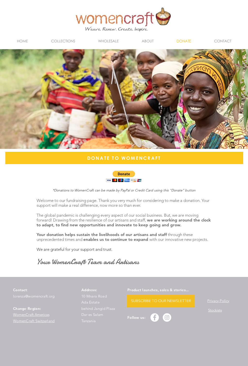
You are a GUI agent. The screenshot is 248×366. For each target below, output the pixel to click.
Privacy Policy (218, 300)
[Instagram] (167, 317)
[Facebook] (154, 317)
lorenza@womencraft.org (34, 296)
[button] (124, 176)
